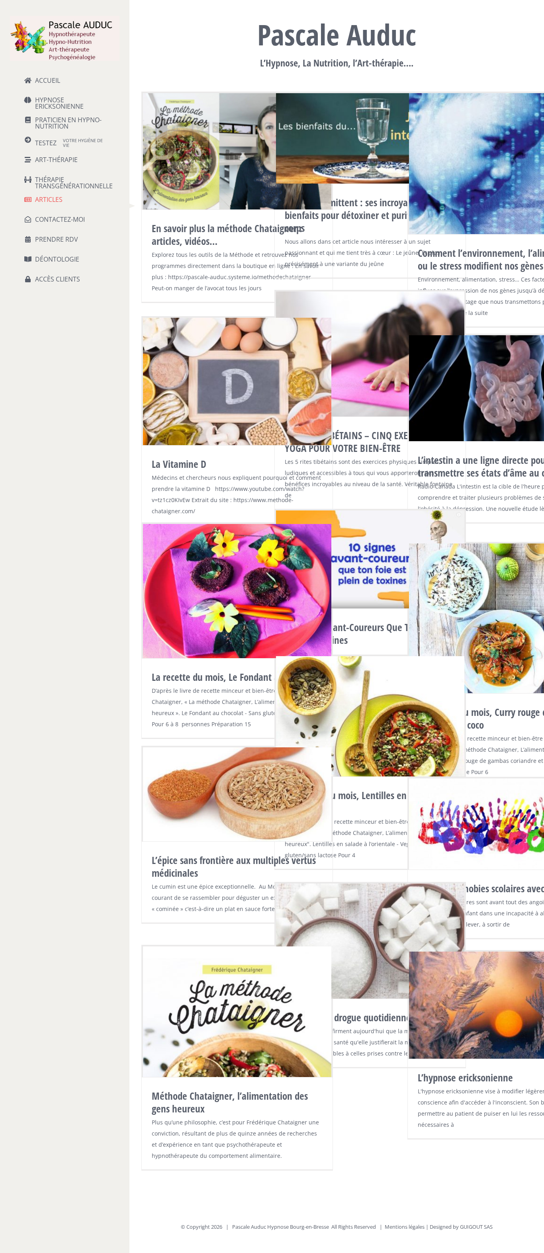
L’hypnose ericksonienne (465, 1077)
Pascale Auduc (249, 1226)
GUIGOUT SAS (476, 1226)
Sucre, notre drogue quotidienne (348, 1017)
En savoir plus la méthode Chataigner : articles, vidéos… (227, 234)
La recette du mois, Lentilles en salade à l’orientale (363, 801)
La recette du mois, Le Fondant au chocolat (235, 677)
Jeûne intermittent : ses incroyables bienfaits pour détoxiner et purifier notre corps (364, 215)
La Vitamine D (179, 464)
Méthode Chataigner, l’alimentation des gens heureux (230, 1102)
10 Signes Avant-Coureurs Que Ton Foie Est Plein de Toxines (367, 633)
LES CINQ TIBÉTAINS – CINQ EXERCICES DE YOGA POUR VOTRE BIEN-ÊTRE (365, 441)
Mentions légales (405, 1226)
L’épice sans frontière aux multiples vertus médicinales (234, 866)
